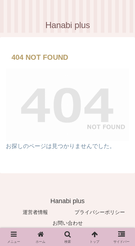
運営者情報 (35, 212)
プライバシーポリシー (100, 212)
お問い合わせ (68, 223)
